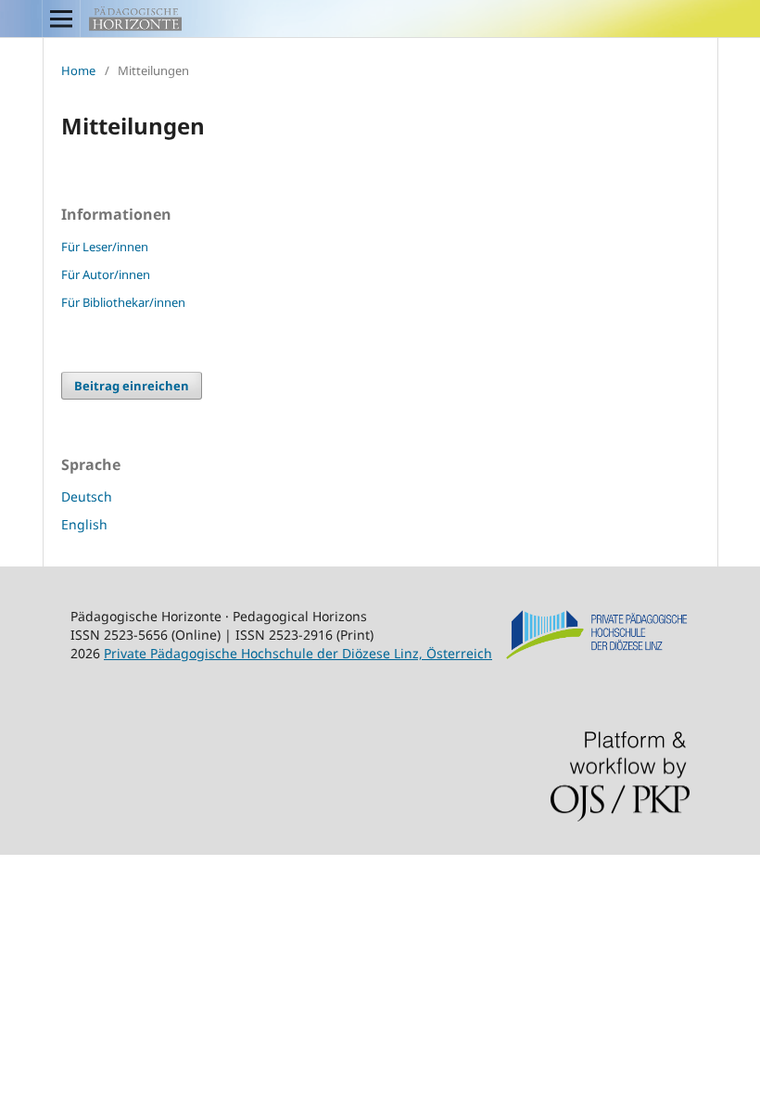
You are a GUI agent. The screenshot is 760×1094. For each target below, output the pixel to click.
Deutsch (86, 496)
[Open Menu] (61, 18)
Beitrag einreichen (131, 385)
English (84, 524)
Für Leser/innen (104, 246)
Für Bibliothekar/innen (123, 302)
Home (78, 70)
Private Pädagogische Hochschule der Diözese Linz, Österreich (298, 653)
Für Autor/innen (105, 274)
